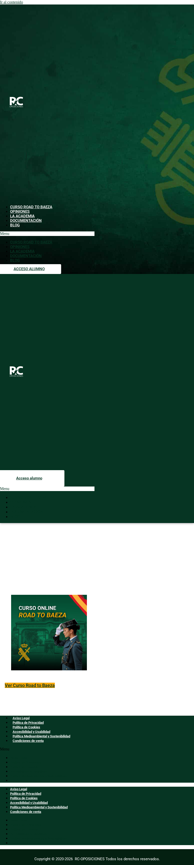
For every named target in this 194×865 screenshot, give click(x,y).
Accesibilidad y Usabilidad (31, 732)
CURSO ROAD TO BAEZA (31, 207)
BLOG (15, 225)
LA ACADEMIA (22, 216)
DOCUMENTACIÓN (26, 220)
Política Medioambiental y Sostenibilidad (41, 736)
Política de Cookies (26, 727)
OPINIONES (20, 211)
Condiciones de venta (28, 741)
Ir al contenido (11, 2)
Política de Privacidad (28, 722)
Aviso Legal (21, 718)
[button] (47, 233)
